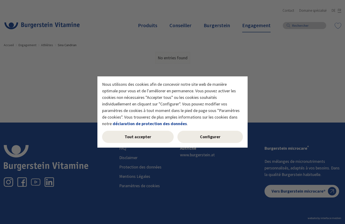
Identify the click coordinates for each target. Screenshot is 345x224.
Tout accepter (138, 136)
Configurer (210, 136)
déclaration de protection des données (150, 123)
